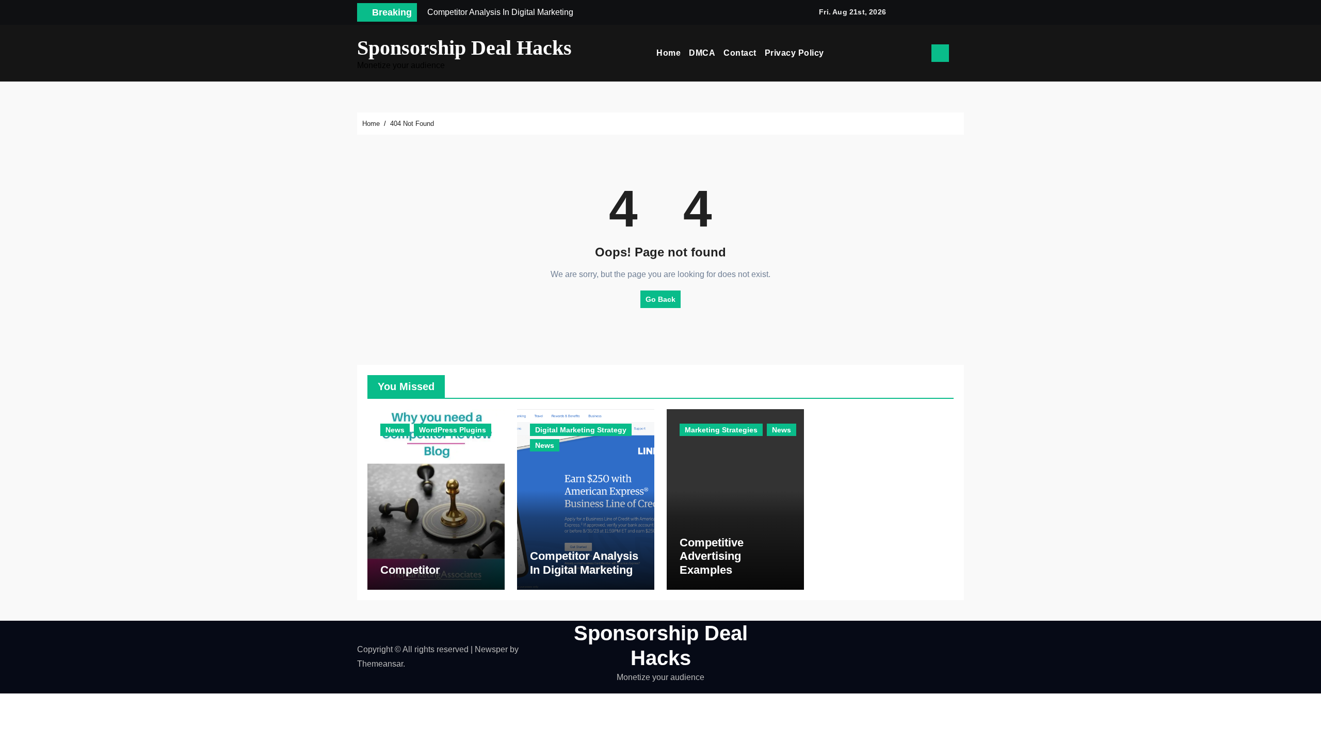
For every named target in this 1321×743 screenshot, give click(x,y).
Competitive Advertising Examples (712, 556)
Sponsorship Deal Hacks (464, 47)
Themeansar (380, 663)
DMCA (702, 53)
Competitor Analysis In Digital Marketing (584, 563)
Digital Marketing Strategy (580, 430)
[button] (960, 53)
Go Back (660, 299)
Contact (739, 53)
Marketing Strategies (721, 430)
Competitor (410, 569)
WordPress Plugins (452, 430)
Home (668, 53)
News (395, 430)
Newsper (491, 649)
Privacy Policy (794, 53)
